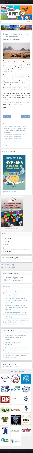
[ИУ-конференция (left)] (12, 213)
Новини (8, 277)
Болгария (8, 238)
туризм (14, 280)
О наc (11, 366)
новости (7, 279)
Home (16, 366)
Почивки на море (7, 264)
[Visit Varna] (16, 27)
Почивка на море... (8, 267)
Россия (7, 245)
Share (4, 107)
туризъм (18, 277)
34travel (12, 67)
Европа (7, 241)
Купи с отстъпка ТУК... (10, 191)
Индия (20, 280)
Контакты (6, 366)
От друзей (8, 251)
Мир (6, 248)
